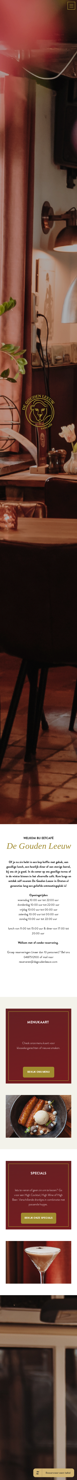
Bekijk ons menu (38, 1210)
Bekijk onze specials (39, 1356)
